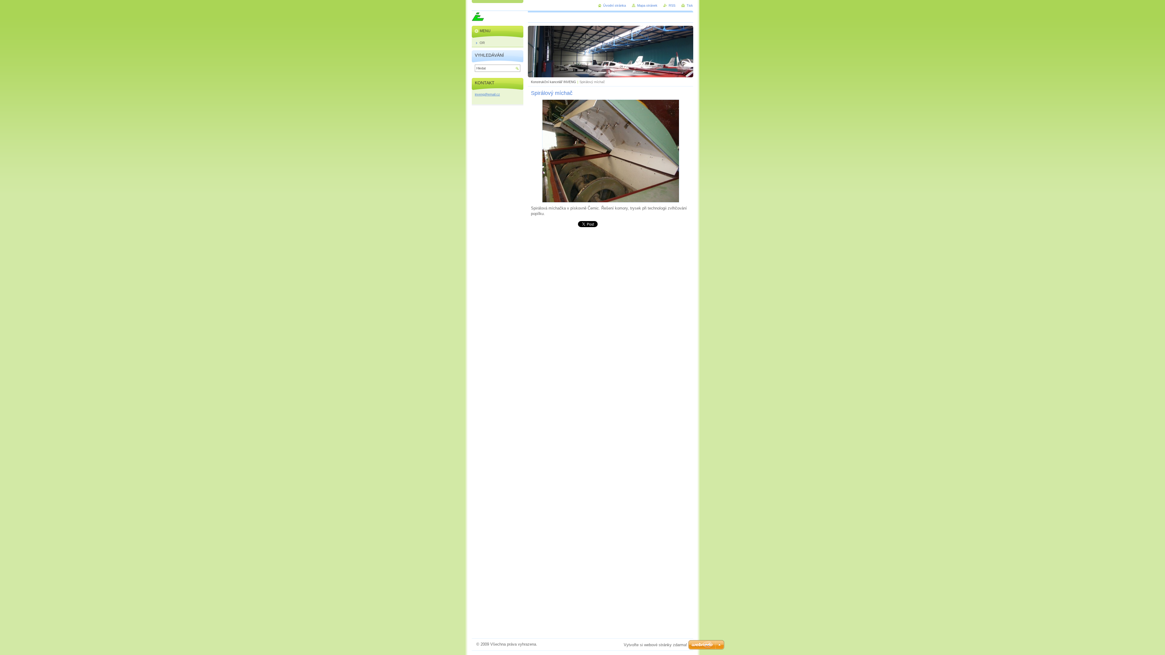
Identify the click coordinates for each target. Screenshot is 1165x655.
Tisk (690, 5)
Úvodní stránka (614, 5)
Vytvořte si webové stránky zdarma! (655, 645)
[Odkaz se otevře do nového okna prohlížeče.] (610, 201)
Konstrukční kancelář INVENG (553, 82)
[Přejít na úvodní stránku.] (478, 19)
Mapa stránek (647, 5)
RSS (672, 5)
